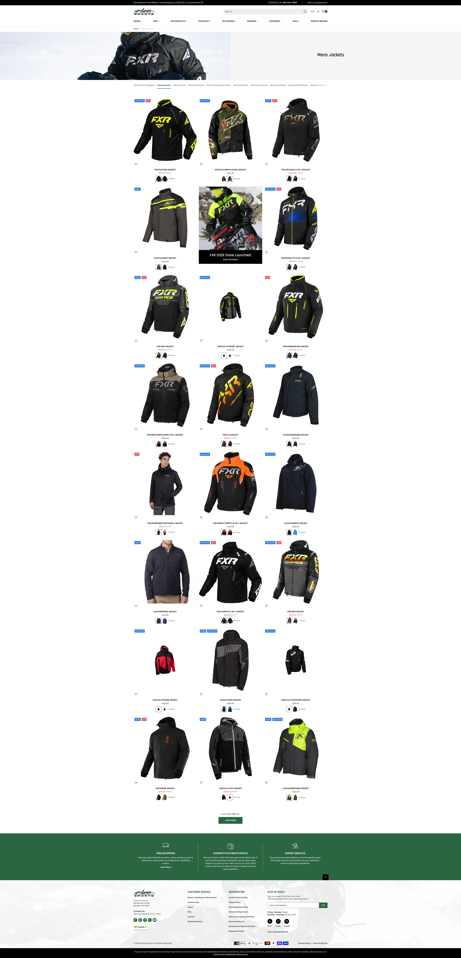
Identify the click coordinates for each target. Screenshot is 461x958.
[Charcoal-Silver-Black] (230, 356)
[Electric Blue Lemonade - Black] (230, 709)
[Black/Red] (295, 709)
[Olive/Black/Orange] (224, 179)
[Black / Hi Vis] (289, 355)
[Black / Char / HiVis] (295, 179)
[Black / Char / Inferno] (289, 620)
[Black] (159, 532)
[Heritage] (289, 444)
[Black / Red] (164, 179)
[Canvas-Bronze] (164, 797)
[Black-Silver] (158, 709)
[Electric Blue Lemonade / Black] (295, 532)
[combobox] (265, 11)
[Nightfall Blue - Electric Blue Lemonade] (164, 621)
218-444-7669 (154, 914)
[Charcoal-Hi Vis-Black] (224, 356)
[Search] (304, 11)
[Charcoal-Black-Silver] (224, 797)
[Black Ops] (158, 179)
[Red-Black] (230, 797)
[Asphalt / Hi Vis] (158, 267)
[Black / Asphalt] (164, 267)
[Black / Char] (295, 267)
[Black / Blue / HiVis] (289, 267)
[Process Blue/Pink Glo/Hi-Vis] (230, 179)
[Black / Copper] (230, 444)
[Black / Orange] (230, 532)
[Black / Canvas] (164, 444)
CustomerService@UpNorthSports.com (230, 954)
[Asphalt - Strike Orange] (295, 797)
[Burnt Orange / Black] (165, 532)
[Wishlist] (135, 164)
